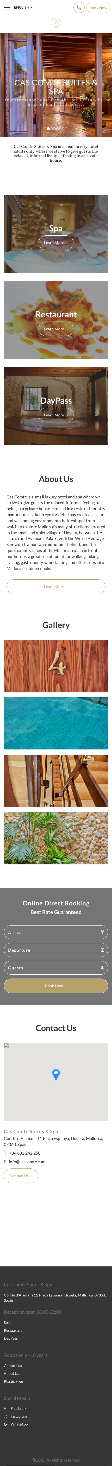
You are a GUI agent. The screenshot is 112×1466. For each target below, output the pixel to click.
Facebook (18, 1408)
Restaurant (13, 1330)
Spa (7, 1322)
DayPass (11, 1338)
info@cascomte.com (27, 1161)
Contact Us (19, 1175)
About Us (11, 1373)
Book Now (54, 986)
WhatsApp (19, 1424)
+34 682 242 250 (24, 1152)
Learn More (54, 242)
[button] (56, 1075)
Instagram (19, 1416)
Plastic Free (13, 1381)
